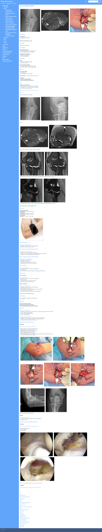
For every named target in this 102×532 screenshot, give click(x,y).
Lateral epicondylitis (10, 26)
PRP (21, 501)
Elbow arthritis (8, 18)
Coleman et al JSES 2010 (24, 417)
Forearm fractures (9, 23)
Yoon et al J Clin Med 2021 (25, 244)
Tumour (4, 49)
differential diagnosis (24, 518)
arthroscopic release (24, 522)
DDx (4, 57)
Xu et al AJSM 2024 (23, 277)
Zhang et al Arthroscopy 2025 (25, 316)
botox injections (23, 521)
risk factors (22, 498)
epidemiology (23, 516)
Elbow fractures (9, 19)
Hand (5, 41)
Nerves (5, 42)
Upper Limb (9, 3)
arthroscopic (23, 523)
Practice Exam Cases (7, 61)
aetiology (22, 526)
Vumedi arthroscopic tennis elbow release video (29, 426)
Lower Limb (5, 44)
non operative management (26, 506)
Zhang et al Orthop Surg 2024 (26, 259)
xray (21, 494)
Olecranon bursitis (9, 35)
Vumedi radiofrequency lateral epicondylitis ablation (30, 487)
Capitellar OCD (8, 11)
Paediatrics (5, 48)
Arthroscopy (8, 10)
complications (23, 519)
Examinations (6, 54)
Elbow (14, 3)
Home (3, 3)
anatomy (22, 525)
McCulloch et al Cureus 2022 (25, 251)
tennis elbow (23, 495)
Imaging (5, 56)
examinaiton (22, 515)
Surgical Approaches (7, 51)
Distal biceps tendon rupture (10, 14)
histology (22, 513)
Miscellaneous (6, 59)
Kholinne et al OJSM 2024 (25, 310)
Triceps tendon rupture (10, 16)
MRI (21, 508)
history (21, 512)
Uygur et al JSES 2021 (24, 267)
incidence (22, 511)
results (21, 499)
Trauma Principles (7, 52)
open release (23, 504)
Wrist (5, 39)
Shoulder (6, 7)
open (21, 505)
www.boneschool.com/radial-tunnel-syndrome (29, 90)
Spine (4, 46)
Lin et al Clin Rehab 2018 (25, 285)
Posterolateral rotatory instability (10, 33)
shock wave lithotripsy (25, 496)
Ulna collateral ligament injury (11, 30)
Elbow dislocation (9, 21)
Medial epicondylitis (10, 28)
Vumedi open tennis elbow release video (28, 326)
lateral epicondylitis (24, 509)
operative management (25, 502)
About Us (3, 529)
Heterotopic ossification (11, 24)
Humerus (6, 37)
